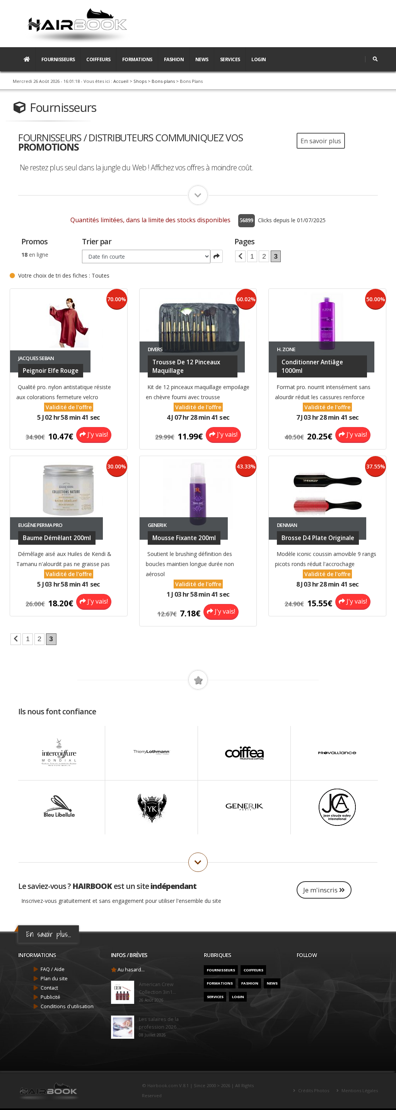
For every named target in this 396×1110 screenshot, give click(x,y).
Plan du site (54, 978)
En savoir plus (320, 141)
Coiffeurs (98, 59)
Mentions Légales (359, 1090)
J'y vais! (97, 434)
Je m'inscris (321, 889)
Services (230, 59)
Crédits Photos (313, 1090)
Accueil (120, 81)
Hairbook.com (162, 1085)
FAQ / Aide (53, 969)
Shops (140, 81)
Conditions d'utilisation (67, 1006)
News (201, 59)
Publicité (50, 997)
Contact (49, 988)
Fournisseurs (58, 59)
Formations (137, 59)
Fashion (174, 59)
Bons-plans (163, 81)
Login (258, 59)
